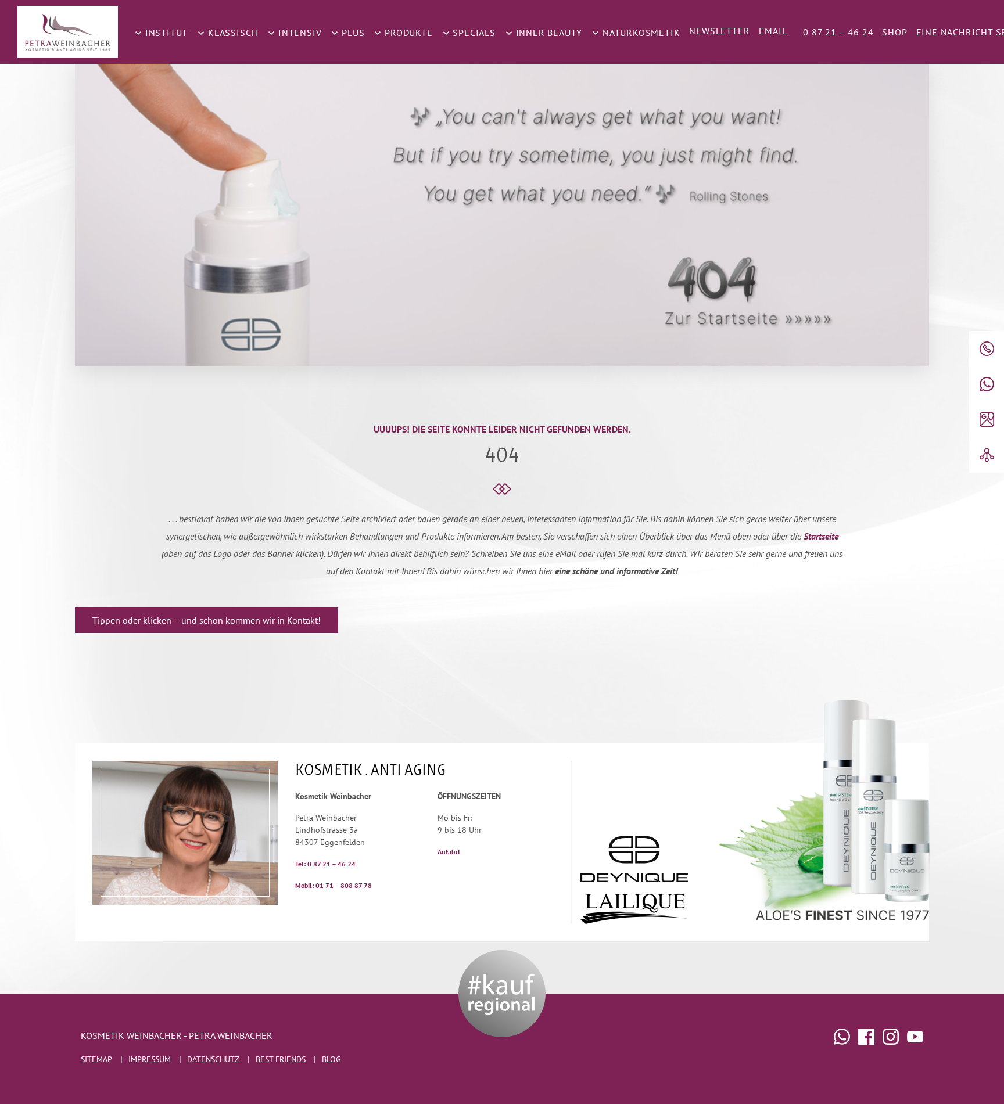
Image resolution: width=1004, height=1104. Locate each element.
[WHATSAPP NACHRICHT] (986, 384)
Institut (165, 32)
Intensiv (298, 32)
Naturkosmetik (640, 32)
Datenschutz (213, 1059)
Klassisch (231, 32)
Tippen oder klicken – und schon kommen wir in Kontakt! (206, 620)
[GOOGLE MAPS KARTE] (986, 419)
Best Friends (281, 1059)
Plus (351, 32)
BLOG (331, 1059)
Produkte (407, 32)
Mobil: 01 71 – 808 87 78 (333, 885)
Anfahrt (449, 851)
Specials (473, 32)
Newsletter (719, 31)
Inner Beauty (547, 32)
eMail (773, 31)
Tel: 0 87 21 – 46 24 (325, 864)
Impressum (149, 1059)
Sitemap (96, 1059)
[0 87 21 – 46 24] (986, 348)
